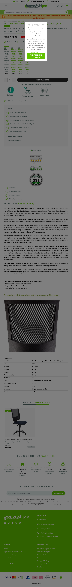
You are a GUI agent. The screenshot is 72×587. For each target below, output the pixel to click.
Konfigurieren (35, 52)
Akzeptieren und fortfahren (36, 56)
